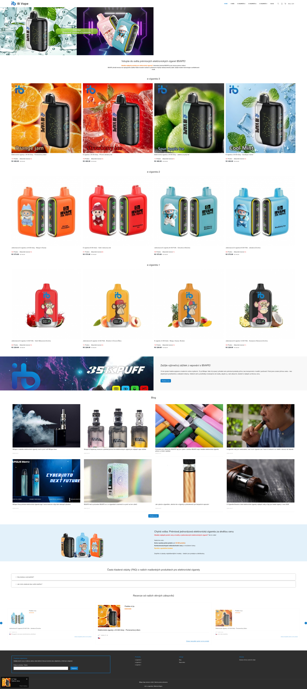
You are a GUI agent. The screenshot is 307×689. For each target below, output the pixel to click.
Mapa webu (182, 662)
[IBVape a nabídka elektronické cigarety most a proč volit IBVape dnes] (46, 425)
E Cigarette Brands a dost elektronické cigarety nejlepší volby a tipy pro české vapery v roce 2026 (258, 504)
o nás (232, 3)
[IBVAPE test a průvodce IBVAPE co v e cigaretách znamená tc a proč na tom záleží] (118, 481)
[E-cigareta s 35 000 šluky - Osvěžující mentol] (260, 118)
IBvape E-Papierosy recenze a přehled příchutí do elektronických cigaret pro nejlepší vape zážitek (115, 449)
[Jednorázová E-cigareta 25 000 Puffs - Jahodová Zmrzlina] (260, 211)
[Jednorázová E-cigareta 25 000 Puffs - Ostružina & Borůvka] (189, 211)
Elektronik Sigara (158, 686)
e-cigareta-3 (138, 660)
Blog (272, 3)
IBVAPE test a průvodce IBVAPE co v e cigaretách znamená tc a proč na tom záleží (110, 504)
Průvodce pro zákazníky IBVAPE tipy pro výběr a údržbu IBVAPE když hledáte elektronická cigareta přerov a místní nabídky (187, 450)
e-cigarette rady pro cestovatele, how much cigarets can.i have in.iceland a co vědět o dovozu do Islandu (260, 449)
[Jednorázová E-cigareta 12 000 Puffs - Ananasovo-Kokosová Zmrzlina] (260, 304)
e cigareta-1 (263, 3)
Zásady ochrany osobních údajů (247, 660)
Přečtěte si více (166, 381)
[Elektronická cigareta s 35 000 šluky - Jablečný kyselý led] (189, 118)
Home (226, 3)
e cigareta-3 (241, 3)
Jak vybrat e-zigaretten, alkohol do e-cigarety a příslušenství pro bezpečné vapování (182, 504)
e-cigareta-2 (138, 662)
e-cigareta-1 (138, 665)
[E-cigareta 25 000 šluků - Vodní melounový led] (118, 211)
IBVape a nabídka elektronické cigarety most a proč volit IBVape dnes (35, 449)
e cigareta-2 (252, 3)
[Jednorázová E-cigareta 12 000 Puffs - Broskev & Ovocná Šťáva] (118, 304)
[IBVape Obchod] (20, 4)
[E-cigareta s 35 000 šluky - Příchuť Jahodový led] (118, 118)
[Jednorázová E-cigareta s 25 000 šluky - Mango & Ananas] (46, 211)
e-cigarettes (150, 686)
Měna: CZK (291, 3)
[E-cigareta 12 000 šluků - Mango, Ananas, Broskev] (189, 304)
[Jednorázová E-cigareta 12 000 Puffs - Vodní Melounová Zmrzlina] (46, 304)
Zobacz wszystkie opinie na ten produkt (197, 641)
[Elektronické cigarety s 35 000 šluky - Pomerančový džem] (46, 118)
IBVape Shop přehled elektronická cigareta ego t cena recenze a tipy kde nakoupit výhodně (42, 504)
